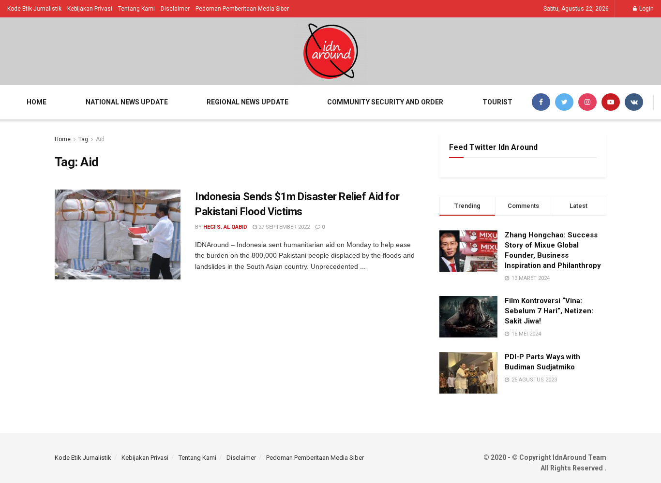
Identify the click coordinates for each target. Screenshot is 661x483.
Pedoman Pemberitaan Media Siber (242, 8)
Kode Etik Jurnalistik (34, 8)
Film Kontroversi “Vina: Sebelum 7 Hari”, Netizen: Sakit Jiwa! (549, 310)
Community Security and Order (385, 102)
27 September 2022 (283, 227)
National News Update (127, 102)
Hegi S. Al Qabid (225, 227)
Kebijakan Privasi (89, 8)
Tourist (497, 102)
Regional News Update (247, 102)
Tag (83, 139)
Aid (100, 139)
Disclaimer (175, 8)
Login (646, 8)
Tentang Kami (136, 8)
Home (36, 102)
